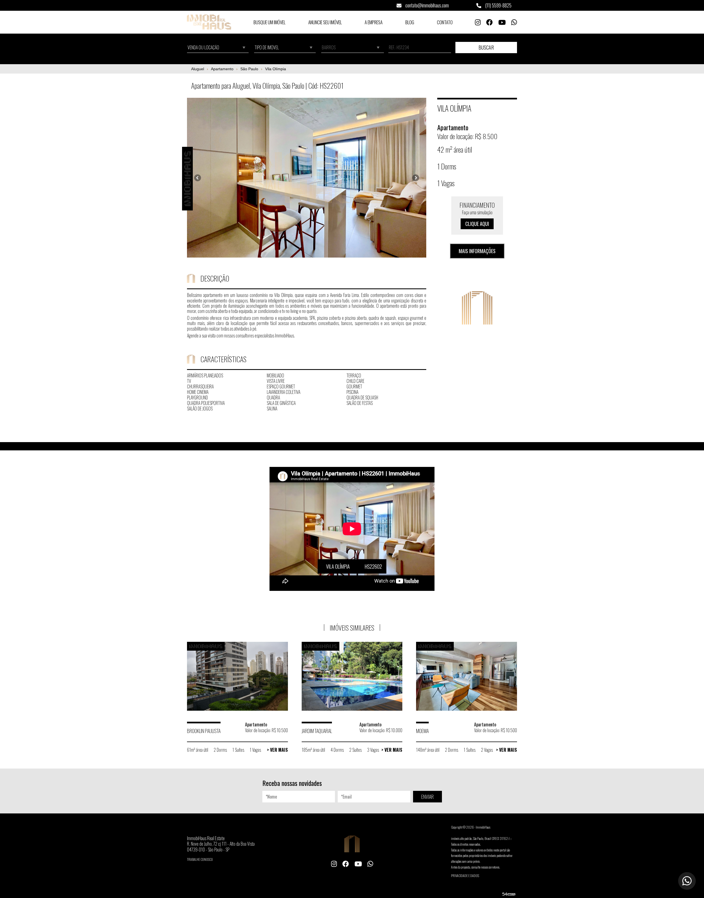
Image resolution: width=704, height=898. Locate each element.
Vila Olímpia (275, 69)
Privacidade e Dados (465, 875)
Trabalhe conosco (200, 859)
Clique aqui (477, 223)
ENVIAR (427, 796)
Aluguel (197, 69)
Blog (409, 22)
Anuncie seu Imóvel (325, 22)
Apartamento (222, 69)
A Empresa (374, 22)
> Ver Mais (277, 750)
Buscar (486, 47)
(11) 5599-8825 (498, 5)
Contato (445, 22)
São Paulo (249, 69)
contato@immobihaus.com (426, 5)
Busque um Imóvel (269, 22)
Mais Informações (477, 251)
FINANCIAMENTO (477, 214)
